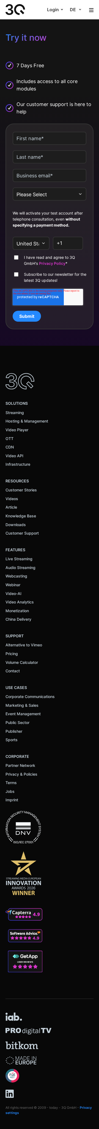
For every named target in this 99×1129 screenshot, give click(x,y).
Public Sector (17, 722)
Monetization (17, 610)
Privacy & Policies (21, 774)
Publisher (14, 731)
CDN (10, 447)
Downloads (16, 524)
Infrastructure (18, 464)
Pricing (12, 653)
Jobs (10, 791)
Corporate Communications (30, 696)
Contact (13, 670)
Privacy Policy (52, 263)
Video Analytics (20, 602)
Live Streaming (19, 558)
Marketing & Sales (22, 705)
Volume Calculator (22, 662)
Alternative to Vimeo (24, 645)
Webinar (13, 584)
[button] (55, 9)
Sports (12, 739)
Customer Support (22, 533)
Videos (12, 498)
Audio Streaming (20, 567)
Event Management (23, 713)
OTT (9, 438)
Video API (14, 455)
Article (11, 507)
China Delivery (18, 619)
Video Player (17, 429)
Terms (11, 782)
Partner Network (20, 765)
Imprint (12, 799)
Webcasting (16, 576)
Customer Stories (21, 490)
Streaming (15, 412)
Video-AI (13, 593)
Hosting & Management (27, 421)
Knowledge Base (21, 516)
